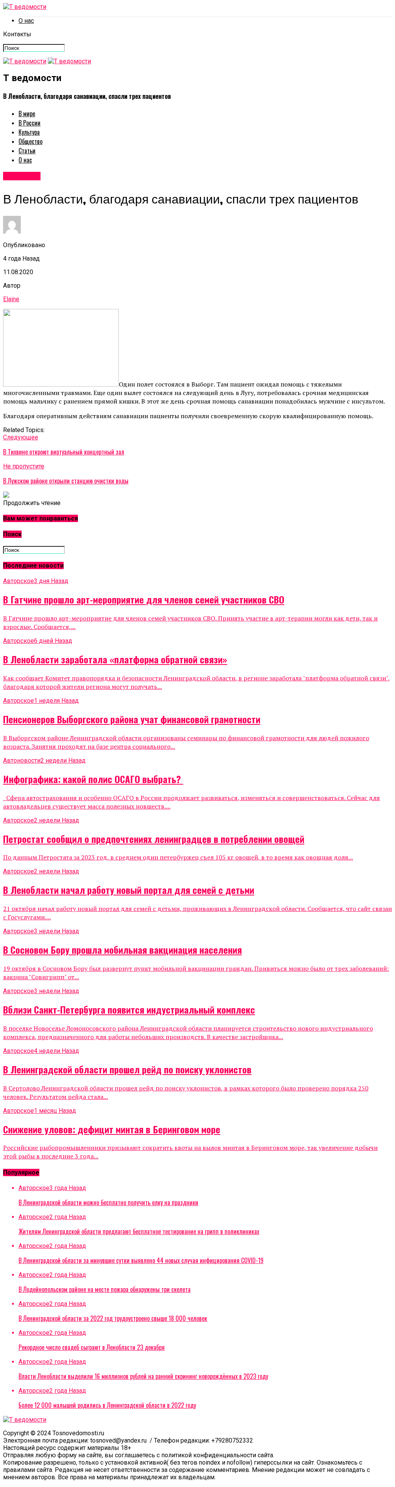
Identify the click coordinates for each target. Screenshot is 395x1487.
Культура (29, 132)
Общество (30, 141)
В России (30, 122)
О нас (26, 20)
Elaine (11, 299)
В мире (27, 113)
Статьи (27, 150)
